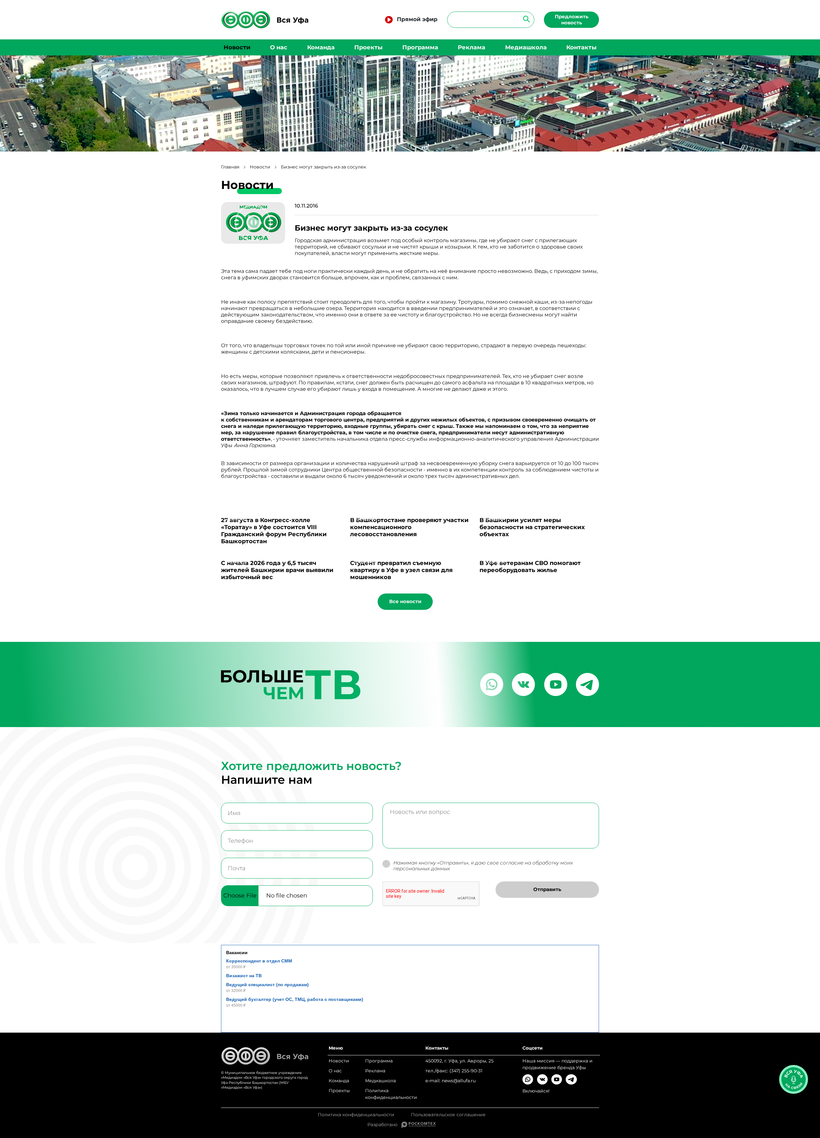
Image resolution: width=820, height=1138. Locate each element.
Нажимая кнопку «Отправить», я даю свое (483, 866)
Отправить (547, 889)
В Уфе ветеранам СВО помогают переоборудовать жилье (530, 567)
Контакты (581, 47)
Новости (237, 47)
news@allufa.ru (459, 1081)
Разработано (384, 1124)
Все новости (405, 601)
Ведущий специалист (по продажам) (267, 984)
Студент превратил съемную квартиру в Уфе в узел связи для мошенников (401, 570)
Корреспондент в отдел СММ (259, 960)
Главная (230, 167)
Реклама (471, 47)
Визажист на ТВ (244, 975)
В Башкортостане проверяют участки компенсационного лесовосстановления (409, 527)
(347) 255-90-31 (465, 1071)
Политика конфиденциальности (391, 1094)
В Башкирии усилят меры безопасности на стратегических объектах (532, 527)
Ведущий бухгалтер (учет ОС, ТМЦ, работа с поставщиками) (294, 999)
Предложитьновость (571, 19)
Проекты (368, 47)
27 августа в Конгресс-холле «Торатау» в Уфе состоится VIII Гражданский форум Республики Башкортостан (274, 531)
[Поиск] (524, 18)
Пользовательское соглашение (448, 1115)
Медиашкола (526, 47)
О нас (278, 47)
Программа (420, 47)
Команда (321, 47)
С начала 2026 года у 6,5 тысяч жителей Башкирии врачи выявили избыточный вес (277, 570)
